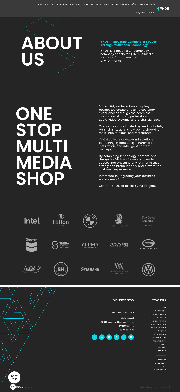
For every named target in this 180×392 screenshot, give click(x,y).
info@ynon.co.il (127, 318)
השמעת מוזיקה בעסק (79, 4)
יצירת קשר (141, 12)
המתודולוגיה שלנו (147, 4)
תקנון (164, 366)
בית (164, 307)
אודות (151, 12)
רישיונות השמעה (159, 337)
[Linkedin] (116, 337)
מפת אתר (162, 351)
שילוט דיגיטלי (160, 311)
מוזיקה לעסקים (110, 4)
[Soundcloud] (102, 337)
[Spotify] (109, 337)
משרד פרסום (29, 387)
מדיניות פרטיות (160, 370)
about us (162, 360)
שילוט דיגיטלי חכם (128, 4)
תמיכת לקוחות (160, 363)
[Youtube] (131, 337)
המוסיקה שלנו (160, 334)
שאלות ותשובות (159, 341)
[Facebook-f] (124, 337)
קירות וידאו (96, 4)
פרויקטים (39, 4)
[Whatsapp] (94, 337)
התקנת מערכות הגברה (56, 4)
